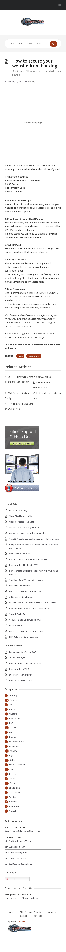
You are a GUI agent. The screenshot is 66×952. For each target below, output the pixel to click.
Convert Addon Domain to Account (25, 663)
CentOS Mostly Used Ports (21, 680)
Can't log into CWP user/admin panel (26, 579)
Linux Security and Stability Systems (21, 898)
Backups (13, 709)
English (11, 879)
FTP (10, 732)
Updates (13, 801)
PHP (12, 769)
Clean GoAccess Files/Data (21, 521)
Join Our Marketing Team (16, 852)
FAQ (21, 912)
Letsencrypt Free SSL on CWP (22, 652)
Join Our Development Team (18, 841)
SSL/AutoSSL (15, 792)
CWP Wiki (21, 921)
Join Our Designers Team (16, 858)
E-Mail (13, 727)
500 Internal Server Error (20, 674)
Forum (50, 912)
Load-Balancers (16, 741)
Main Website (35, 912)
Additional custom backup (21, 597)
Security (20, 70)
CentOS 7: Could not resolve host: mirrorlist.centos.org (34, 538)
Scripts (12, 778)
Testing (12, 797)
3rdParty (13, 695)
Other (13, 760)
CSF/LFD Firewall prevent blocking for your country (32, 602)
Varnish (12, 810)
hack (21, 356)
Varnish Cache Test (18, 614)
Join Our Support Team (15, 846)
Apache (13, 700)
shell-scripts (14, 787)
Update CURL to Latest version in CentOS (28, 559)
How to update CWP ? (19, 669)
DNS (11, 723)
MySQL (13, 750)
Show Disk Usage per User (21, 516)
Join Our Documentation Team (18, 863)
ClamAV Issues (43, 376)
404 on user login (17, 657)
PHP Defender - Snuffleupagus (23, 636)
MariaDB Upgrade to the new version (26, 631)
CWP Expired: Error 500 (19, 553)
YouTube (38, 915)
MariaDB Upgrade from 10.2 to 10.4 (25, 591)
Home (10, 912)
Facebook (23, 915)
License (12, 736)
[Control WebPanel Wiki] (33, 21)
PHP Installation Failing (19, 585)
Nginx (11, 755)
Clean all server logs (18, 510)
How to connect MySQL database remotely (29, 608)
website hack (34, 356)
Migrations (14, 746)
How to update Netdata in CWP (23, 565)
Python (12, 773)
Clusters (13, 713)
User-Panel (14, 806)
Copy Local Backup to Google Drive (25, 619)
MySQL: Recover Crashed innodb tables (27, 533)
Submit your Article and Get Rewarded (22, 830)
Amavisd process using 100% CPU (24, 527)
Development (15, 718)
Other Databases (17, 764)
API (10, 704)
